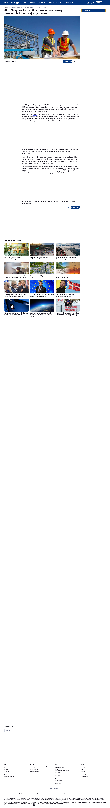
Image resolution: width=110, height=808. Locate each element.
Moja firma (41, 2)
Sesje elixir (83, 771)
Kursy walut (6, 767)
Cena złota (83, 766)
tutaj (34, 804)
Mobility (51, 2)
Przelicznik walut (7, 774)
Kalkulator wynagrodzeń (35, 769)
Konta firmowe (58, 783)
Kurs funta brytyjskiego (9, 776)
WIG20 (82, 769)
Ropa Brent (83, 774)
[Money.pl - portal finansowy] (15, 2)
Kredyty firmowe (58, 780)
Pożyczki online (58, 777)
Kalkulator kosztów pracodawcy (37, 767)
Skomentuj (68, 61)
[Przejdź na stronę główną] (6, 4)
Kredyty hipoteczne (59, 773)
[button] (93, 3)
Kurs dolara (6, 773)
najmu (35, 114)
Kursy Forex (83, 773)
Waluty (32, 2)
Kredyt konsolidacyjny (60, 767)
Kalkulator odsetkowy (34, 771)
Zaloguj (99, 2)
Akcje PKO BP (84, 767)
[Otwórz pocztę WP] (88, 2)
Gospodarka (67, 2)
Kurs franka (6, 771)
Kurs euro (6, 769)
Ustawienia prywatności (83, 794)
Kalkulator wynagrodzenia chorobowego (38, 766)
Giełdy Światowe (84, 776)
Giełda (24, 2)
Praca (58, 2)
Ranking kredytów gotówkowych (62, 770)
